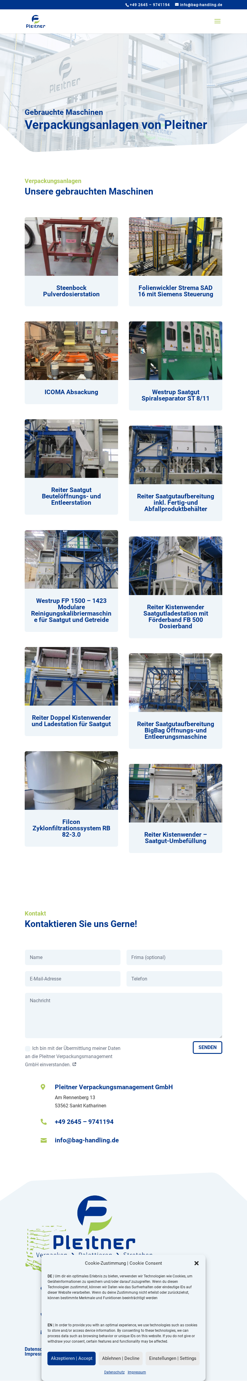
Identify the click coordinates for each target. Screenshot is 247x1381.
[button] (197, 1263)
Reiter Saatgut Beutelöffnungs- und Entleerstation (71, 496)
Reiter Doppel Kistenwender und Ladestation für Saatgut (71, 721)
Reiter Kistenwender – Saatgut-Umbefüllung (175, 838)
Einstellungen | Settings (172, 1358)
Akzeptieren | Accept (71, 1358)
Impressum (137, 1372)
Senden (208, 1047)
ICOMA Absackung (71, 392)
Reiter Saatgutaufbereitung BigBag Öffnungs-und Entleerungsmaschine (175, 730)
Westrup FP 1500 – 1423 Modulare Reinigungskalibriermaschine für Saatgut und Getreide (71, 610)
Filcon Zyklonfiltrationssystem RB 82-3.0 (71, 828)
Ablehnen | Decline (120, 1358)
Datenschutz (114, 1372)
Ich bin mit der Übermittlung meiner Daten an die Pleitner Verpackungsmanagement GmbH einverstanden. (72, 1056)
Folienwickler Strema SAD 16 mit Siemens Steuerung (175, 291)
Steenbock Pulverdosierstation (71, 291)
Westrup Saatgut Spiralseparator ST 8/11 (176, 395)
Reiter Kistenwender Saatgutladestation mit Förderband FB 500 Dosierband (175, 617)
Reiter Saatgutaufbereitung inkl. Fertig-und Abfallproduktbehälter (175, 503)
